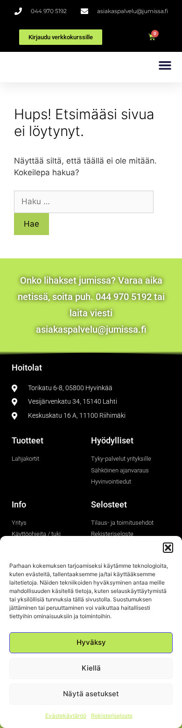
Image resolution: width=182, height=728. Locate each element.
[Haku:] (84, 201)
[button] (168, 547)
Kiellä (91, 668)
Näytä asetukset (91, 693)
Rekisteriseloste (112, 715)
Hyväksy (91, 642)
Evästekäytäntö (65, 715)
